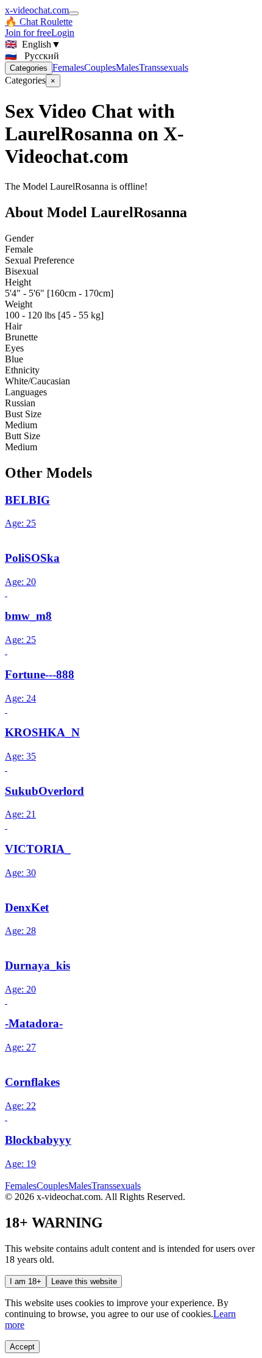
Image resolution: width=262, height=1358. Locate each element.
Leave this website (84, 1281)
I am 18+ (25, 1281)
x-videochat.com (37, 10)
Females (68, 67)
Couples (100, 67)
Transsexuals (163, 67)
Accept (22, 1346)
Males (127, 67)
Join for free (28, 32)
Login (62, 32)
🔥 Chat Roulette (39, 21)
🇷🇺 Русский (32, 56)
